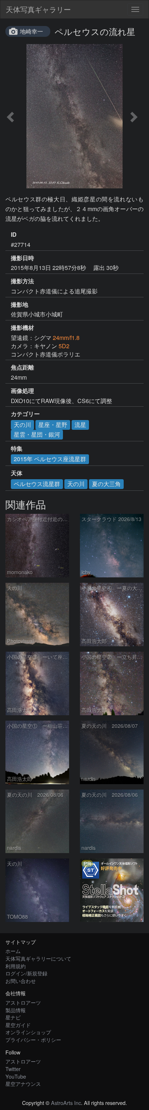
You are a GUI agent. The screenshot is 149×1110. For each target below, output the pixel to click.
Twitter (13, 1068)
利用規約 (15, 966)
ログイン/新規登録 (26, 973)
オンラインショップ (28, 1032)
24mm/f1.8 (66, 337)
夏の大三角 (106, 484)
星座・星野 (52, 424)
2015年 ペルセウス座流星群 (50, 459)
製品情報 (15, 1010)
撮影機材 (22, 328)
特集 (16, 449)
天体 (16, 473)
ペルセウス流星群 (37, 484)
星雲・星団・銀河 (37, 434)
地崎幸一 (31, 31)
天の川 (22, 424)
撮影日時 (22, 258)
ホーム (13, 950)
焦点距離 (22, 367)
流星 (80, 424)
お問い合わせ (20, 980)
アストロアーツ (23, 1002)
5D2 (64, 346)
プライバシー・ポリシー (33, 1039)
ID (14, 235)
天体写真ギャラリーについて (38, 958)
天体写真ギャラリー (38, 9)
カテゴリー (25, 414)
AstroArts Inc (66, 1102)
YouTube (15, 1076)
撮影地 (19, 305)
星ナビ (13, 1017)
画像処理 (22, 391)
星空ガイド (18, 1024)
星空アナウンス (23, 1083)
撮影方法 (22, 281)
